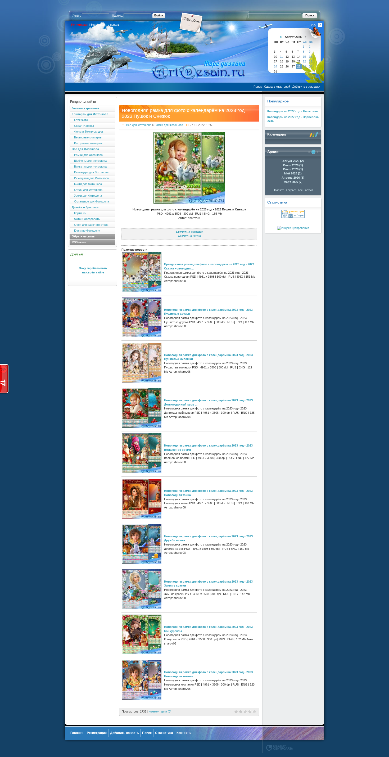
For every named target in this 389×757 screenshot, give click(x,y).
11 (281, 56)
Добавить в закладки (306, 86)
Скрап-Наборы (83, 125)
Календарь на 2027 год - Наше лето (292, 111)
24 (275, 66)
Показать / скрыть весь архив (293, 190)
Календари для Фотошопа (90, 172)
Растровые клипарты (87, 143)
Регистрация (79, 24)
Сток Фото (80, 119)
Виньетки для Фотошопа (89, 166)
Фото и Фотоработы (86, 218)
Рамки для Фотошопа (87, 154)
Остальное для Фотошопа (90, 201)
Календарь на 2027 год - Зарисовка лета (293, 119)
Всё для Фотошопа (138, 125)
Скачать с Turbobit (189, 231)
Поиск (258, 86)
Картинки (79, 213)
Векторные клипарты (87, 137)
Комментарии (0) (160, 711)
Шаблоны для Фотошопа (89, 160)
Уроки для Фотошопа (87, 195)
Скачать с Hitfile (189, 235)
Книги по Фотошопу (86, 230)
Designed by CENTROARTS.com (279, 748)
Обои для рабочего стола (90, 224)
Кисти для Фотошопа (87, 184)
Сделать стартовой (277, 86)
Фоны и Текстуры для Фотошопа (86, 132)
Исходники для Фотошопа (90, 178)
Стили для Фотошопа (87, 189)
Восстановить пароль (105, 24)
